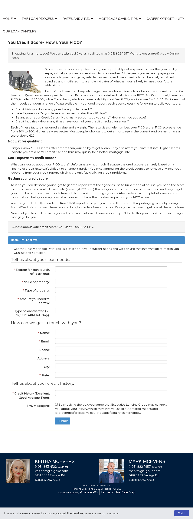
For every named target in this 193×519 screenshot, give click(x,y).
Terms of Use (110, 492)
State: (44, 375)
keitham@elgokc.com (51, 471)
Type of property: (36, 290)
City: (47, 367)
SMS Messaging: (38, 406)
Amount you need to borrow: (34, 301)
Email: (44, 341)
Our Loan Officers (19, 31)
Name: (44, 333)
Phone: (44, 350)
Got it (181, 513)
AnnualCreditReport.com (29, 207)
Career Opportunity (165, 19)
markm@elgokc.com (144, 471)
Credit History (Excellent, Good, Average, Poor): (31, 395)
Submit (63, 421)
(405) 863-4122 (46, 466)
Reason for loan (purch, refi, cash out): (32, 271)
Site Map (128, 492)
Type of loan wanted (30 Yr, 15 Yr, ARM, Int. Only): (32, 313)
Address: (44, 358)
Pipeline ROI (89, 492)
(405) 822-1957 (140, 466)
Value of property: (36, 282)
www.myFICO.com (80, 189)
